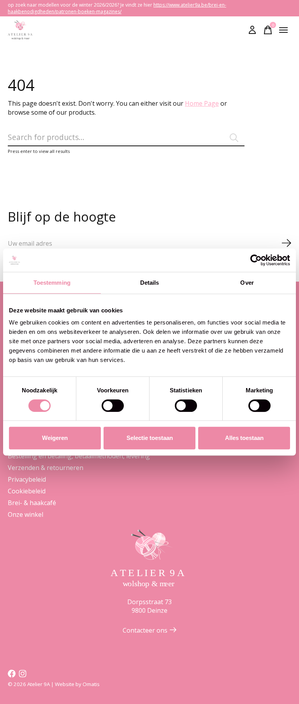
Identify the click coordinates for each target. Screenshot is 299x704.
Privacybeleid (27, 479)
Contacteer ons (145, 630)
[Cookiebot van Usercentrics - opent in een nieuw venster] (256, 260)
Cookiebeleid (27, 491)
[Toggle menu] (283, 30)
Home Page (202, 103)
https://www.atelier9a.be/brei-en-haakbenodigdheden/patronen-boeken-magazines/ (117, 8)
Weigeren (55, 437)
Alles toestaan (244, 437)
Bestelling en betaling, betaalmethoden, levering (79, 456)
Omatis (91, 684)
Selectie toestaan (150, 437)
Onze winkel (25, 514)
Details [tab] (149, 282)
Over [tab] (246, 282)
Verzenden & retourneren (45, 467)
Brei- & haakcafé (32, 502)
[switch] (113, 405)
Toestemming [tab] (51, 282)
